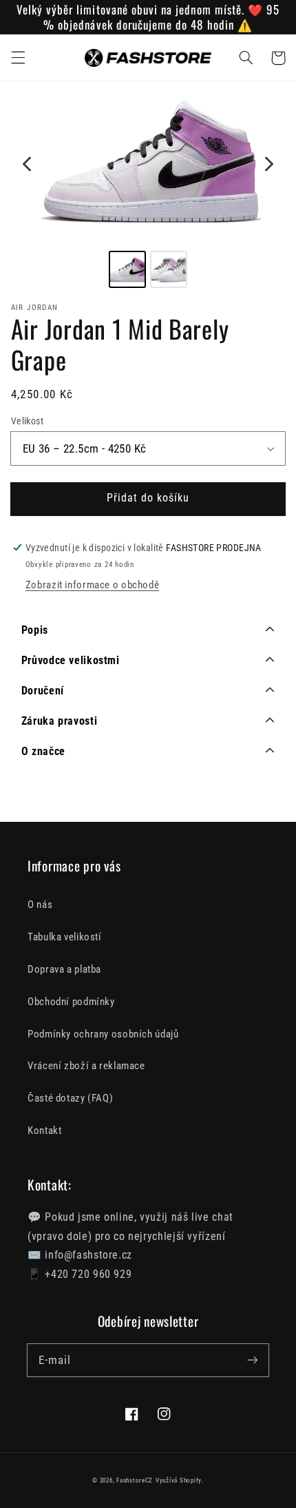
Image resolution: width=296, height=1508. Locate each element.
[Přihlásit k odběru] (252, 1360)
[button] (18, 58)
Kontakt (44, 1130)
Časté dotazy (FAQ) (70, 1098)
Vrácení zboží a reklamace (86, 1066)
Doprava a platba (64, 969)
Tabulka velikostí (65, 937)
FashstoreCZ (134, 1480)
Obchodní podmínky (71, 1001)
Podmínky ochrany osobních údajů (103, 1034)
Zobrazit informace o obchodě (92, 585)
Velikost (27, 420)
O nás (40, 904)
